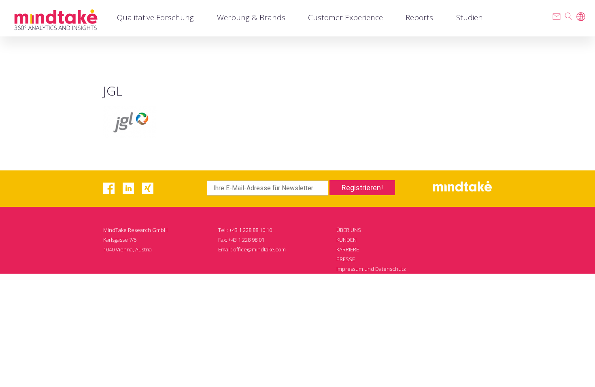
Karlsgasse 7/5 (119, 239)
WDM (446, 317)
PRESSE (345, 259)
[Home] (56, 18)
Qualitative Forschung (155, 17)
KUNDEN (346, 239)
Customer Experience (345, 17)
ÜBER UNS (348, 230)
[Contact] (556, 16)
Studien (469, 17)
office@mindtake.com (259, 249)
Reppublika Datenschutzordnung (376, 278)
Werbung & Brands (251, 17)
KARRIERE (347, 249)
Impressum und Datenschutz (371, 268)
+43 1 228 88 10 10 (250, 230)
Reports (419, 17)
